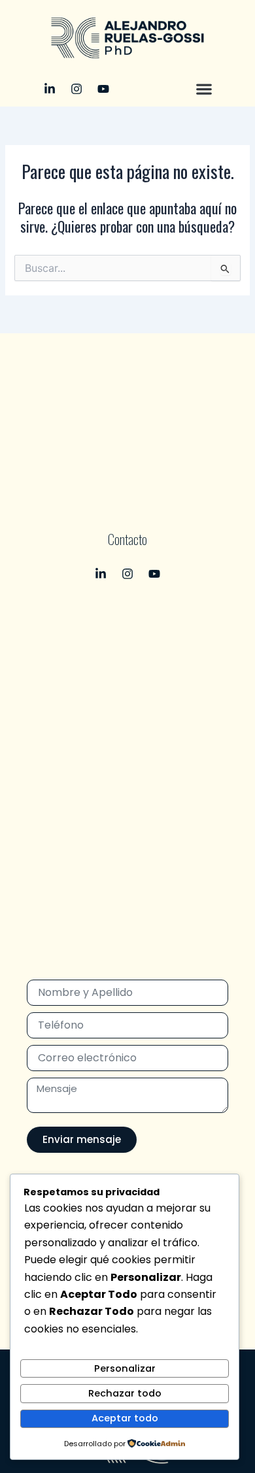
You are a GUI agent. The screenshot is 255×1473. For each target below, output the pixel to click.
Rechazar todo (125, 1393)
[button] (204, 88)
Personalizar (125, 1368)
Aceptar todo (125, 1418)
